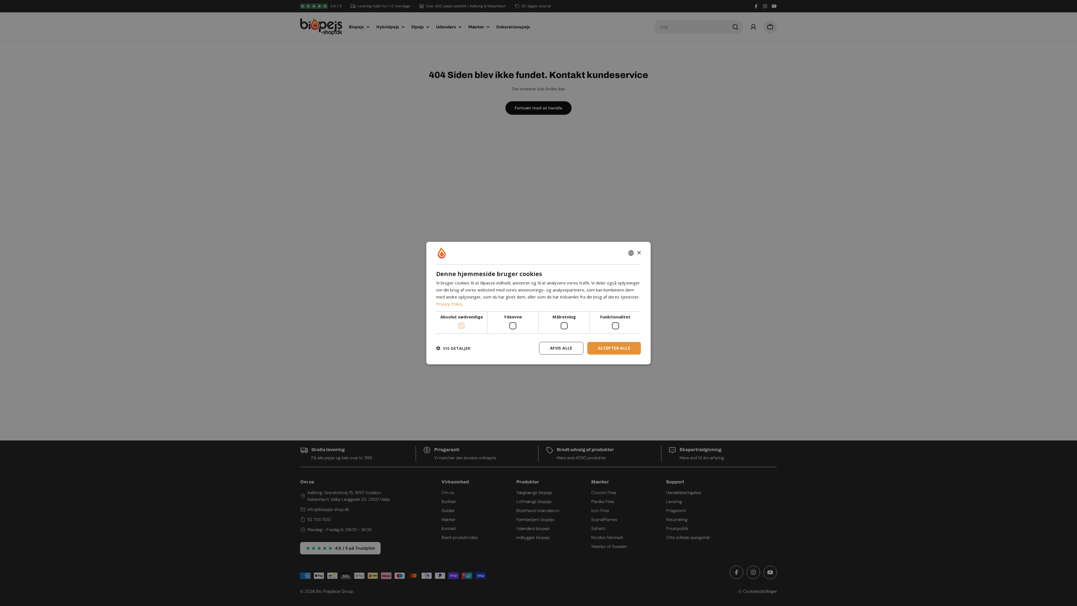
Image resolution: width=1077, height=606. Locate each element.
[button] (453, 348)
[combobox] (631, 253)
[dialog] (538, 303)
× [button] (639, 253)
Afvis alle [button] (561, 348)
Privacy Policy (449, 303)
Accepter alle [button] (614, 348)
